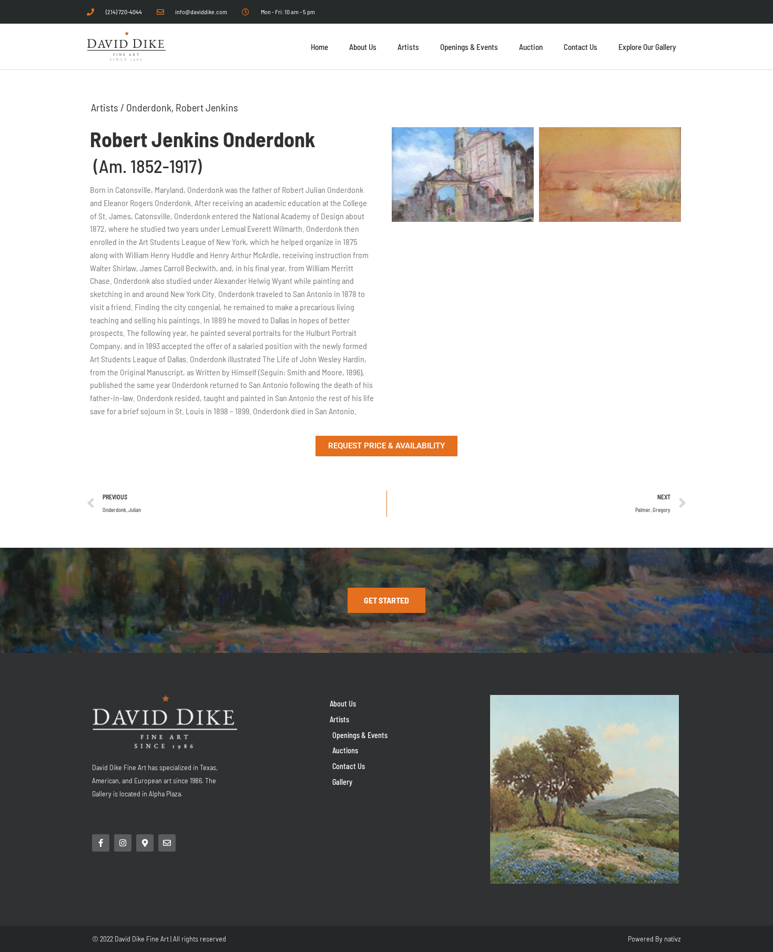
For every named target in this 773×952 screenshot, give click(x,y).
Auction (531, 47)
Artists (408, 47)
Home (319, 47)
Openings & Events (469, 47)
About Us (363, 47)
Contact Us (580, 47)
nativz (672, 938)
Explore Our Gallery (647, 47)
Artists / (108, 107)
